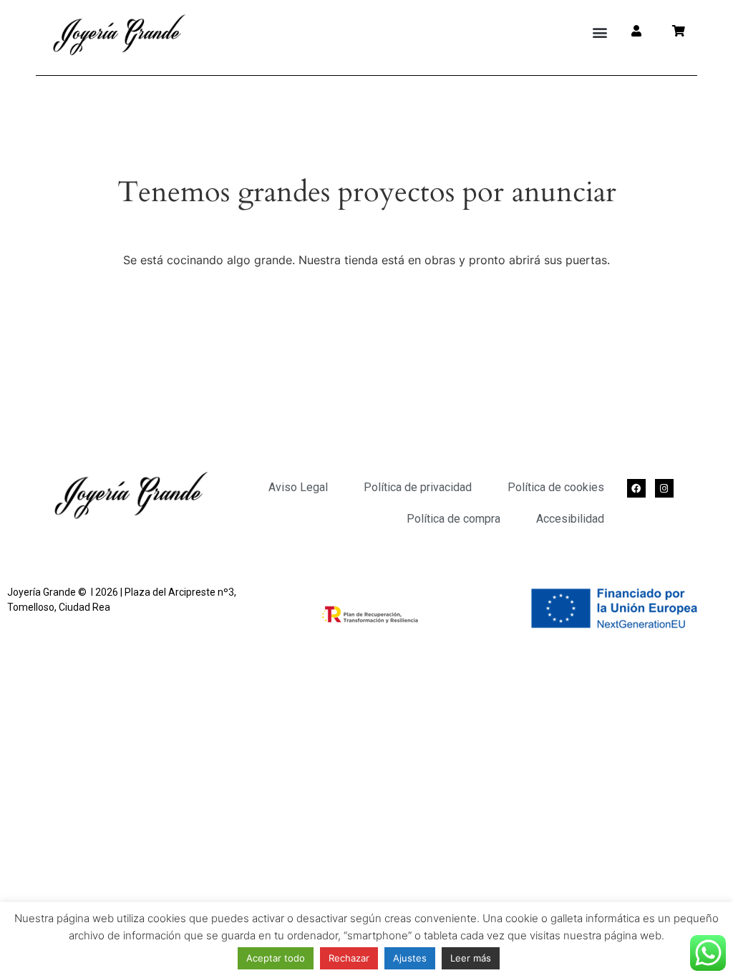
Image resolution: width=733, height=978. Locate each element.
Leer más (470, 958)
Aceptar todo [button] (275, 958)
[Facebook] (636, 488)
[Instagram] (664, 488)
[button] (600, 32)
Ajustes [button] (410, 958)
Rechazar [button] (349, 958)
